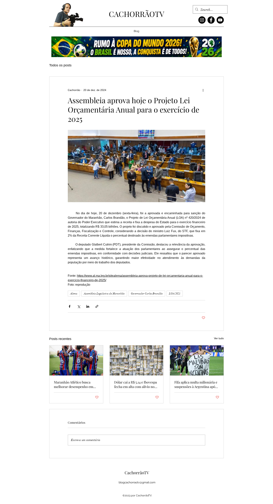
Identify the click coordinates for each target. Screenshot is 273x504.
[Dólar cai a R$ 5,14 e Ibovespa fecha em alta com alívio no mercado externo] (136, 360)
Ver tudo (219, 338)
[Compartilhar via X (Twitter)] (78, 306)
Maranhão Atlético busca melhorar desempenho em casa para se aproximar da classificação (73, 384)
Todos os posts (60, 65)
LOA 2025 (174, 293)
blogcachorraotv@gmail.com (137, 482)
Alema (73, 293)
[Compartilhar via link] (97, 306)
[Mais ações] (203, 90)
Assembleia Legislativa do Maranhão (104, 293)
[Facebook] (211, 20)
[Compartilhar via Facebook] (69, 306)
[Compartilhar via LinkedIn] (88, 306)
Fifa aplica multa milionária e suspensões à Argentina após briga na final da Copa (195, 384)
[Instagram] (202, 20)
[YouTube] (220, 20)
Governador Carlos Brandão (147, 293)
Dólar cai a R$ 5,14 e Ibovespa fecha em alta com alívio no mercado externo (135, 384)
